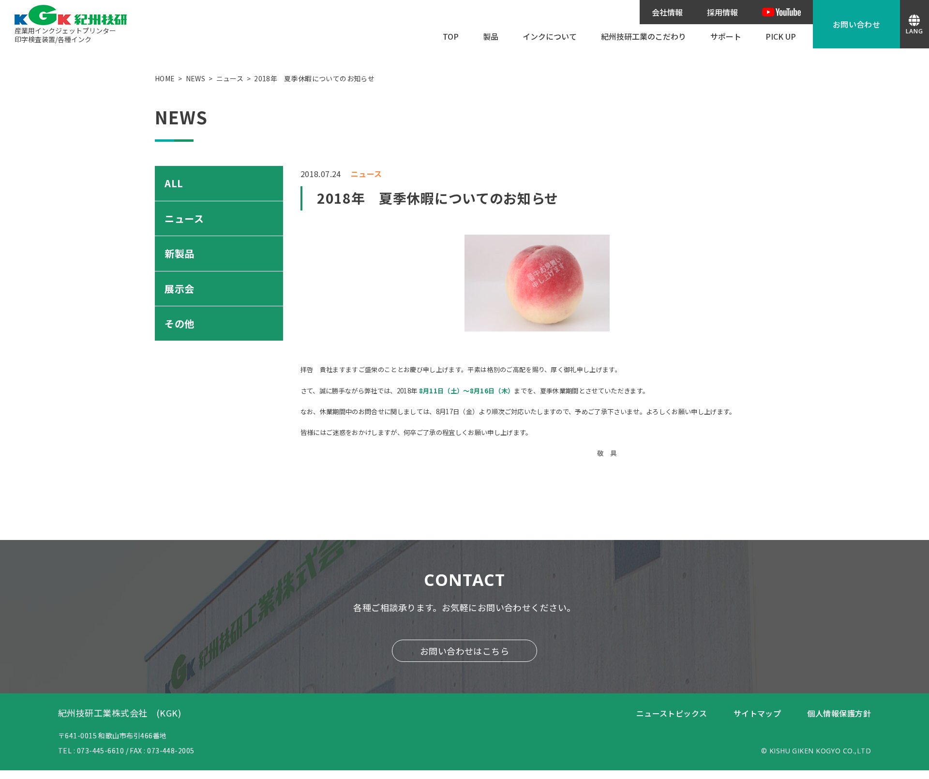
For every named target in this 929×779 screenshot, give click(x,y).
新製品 (180, 253)
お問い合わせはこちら (464, 650)
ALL (174, 183)
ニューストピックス (671, 713)
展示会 (180, 289)
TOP (451, 36)
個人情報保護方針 (839, 713)
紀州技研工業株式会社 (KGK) (119, 712)
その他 (180, 323)
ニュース (229, 78)
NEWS (195, 78)
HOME (165, 78)
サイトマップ (757, 713)
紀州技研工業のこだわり (643, 36)
